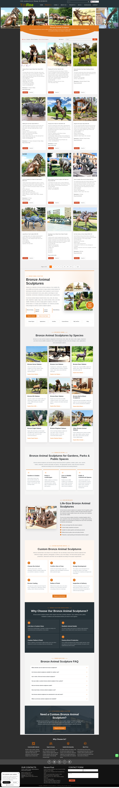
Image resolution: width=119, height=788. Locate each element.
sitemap (72, 785)
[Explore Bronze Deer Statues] (82, 354)
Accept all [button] (6, 782)
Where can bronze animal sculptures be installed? (44, 698)
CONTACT (95, 5)
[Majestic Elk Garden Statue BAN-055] (85, 109)
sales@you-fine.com (28, 772)
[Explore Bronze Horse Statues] (36, 354)
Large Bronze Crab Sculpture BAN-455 (30, 234)
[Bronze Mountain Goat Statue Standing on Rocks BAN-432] (85, 54)
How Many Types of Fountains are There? (52, 781)
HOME (41, 5)
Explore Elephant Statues (56, 438)
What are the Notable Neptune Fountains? (52, 780)
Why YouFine (76, 321)
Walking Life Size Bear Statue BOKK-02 (30, 123)
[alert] (10, 779)
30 (70, 266)
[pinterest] (70, 762)
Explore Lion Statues (55, 374)
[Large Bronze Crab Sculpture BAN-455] (33, 219)
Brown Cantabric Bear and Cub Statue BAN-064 (83, 179)
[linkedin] (59, 762)
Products (48, 5)
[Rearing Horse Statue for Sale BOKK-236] (59, 109)
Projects (72, 5)
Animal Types (31, 321)
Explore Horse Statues (32, 374)
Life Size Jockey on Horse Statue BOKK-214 (83, 234)
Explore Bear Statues (55, 406)
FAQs (88, 321)
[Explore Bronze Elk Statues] (36, 386)
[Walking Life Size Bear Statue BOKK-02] (33, 109)
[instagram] (65, 762)
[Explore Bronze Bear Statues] (59, 386)
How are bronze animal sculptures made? (42, 685)
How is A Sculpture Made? (49, 779)
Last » (78, 266)
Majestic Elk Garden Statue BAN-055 (81, 123)
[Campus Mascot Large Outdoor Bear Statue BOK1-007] (33, 54)
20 (67, 266)
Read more (11, 779)
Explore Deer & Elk (31, 406)
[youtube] (54, 762)
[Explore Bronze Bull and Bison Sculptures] (82, 386)
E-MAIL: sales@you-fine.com (26, 1)
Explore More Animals (78, 439)
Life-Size (54, 321)
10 (64, 266)
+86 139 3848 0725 (27, 773)
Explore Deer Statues (78, 372)
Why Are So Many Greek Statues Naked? (52, 782)
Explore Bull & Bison (78, 406)
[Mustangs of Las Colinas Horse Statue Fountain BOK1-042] (59, 219)
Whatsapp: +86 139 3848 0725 (40, 1)
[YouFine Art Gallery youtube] (21, 779)
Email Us (31, 92)
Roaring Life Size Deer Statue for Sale (55, 69)
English (94, 1)
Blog (79, 5)
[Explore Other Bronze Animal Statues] (82, 418)
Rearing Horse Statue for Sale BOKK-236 (56, 123)
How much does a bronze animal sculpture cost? (44, 690)
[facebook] (49, 762)
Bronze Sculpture (34, 39)
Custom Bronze (65, 321)
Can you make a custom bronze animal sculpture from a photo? (47, 681)
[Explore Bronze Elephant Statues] (59, 418)
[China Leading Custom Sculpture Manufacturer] (26, 5)
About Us (63, 5)
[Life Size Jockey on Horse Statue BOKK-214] (85, 219)
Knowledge (87, 5)
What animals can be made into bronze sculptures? (44, 667)
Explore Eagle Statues (32, 438)
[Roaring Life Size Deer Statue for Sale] (59, 54)
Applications (42, 321)
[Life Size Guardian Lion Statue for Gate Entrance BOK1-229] (33, 165)
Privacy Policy (76, 785)
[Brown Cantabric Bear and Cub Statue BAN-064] (85, 165)
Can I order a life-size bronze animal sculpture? (43, 676)
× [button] (18, 773)
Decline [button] (15, 782)
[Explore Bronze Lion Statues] (59, 354)
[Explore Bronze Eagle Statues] (36, 418)
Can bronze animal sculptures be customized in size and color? (47, 694)
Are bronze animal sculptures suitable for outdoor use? (45, 672)
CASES (55, 5)
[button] (10, 785)
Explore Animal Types (43, 315)
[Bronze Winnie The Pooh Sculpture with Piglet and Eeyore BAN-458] (59, 165)
